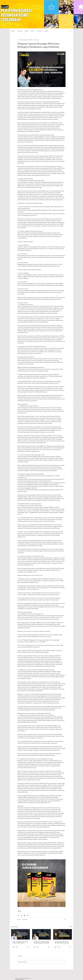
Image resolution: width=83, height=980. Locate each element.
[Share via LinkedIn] (24, 915)
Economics (39, 31)
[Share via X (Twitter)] (21, 915)
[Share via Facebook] (18, 915)
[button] (70, 30)
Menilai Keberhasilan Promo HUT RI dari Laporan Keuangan (62, 942)
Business (26, 31)
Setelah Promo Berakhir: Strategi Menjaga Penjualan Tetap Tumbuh (41, 942)
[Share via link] (27, 915)
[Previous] (7, 14)
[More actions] (64, 40)
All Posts (13, 31)
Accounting (19, 31)
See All (70, 926)
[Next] (76, 14)
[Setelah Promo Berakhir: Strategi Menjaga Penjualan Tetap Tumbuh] (41, 934)
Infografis (46, 31)
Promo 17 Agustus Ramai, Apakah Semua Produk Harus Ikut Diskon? (20, 942)
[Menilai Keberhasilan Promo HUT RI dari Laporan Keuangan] (62, 934)
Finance (32, 31)
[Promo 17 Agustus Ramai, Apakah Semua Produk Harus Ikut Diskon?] (20, 934)
